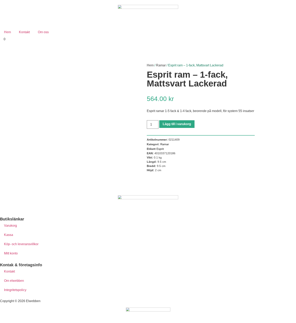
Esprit (160, 148)
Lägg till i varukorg (177, 124)
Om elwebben (14, 280)
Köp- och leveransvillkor (21, 244)
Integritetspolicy (15, 290)
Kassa (8, 235)
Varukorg (10, 225)
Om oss (43, 32)
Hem (7, 32)
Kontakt (24, 32)
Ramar (161, 65)
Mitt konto (11, 253)
